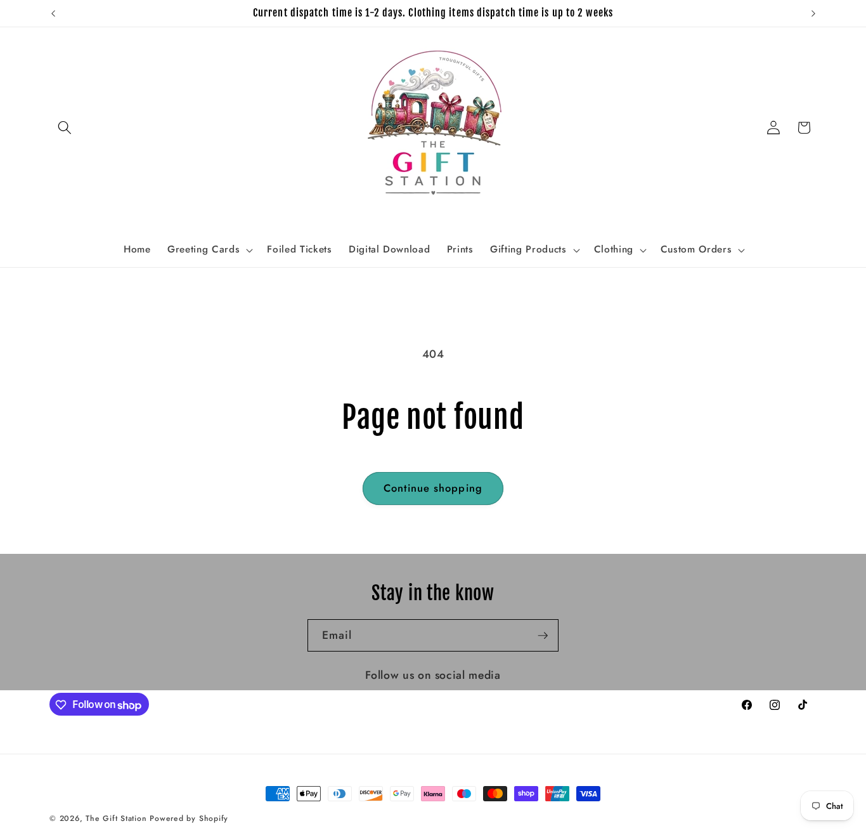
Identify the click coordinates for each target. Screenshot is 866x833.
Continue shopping (433, 487)
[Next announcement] (813, 13)
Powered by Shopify (189, 818)
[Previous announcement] (53, 13)
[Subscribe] (542, 635)
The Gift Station (116, 818)
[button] (64, 127)
